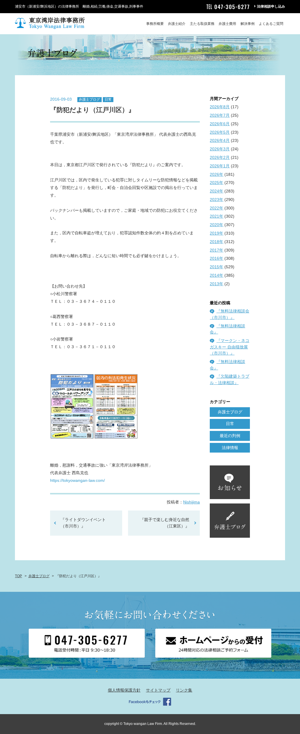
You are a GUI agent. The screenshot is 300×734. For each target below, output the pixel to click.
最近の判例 (230, 435)
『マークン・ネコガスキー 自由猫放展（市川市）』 (229, 346)
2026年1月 (220, 166)
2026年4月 (220, 140)
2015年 (216, 266)
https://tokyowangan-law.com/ (77, 480)
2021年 (216, 216)
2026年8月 (220, 106)
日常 (108, 99)
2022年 (216, 208)
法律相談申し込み (271, 6)
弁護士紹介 (176, 23)
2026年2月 (220, 157)
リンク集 (184, 690)
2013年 (216, 283)
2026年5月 (220, 132)
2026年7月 (220, 115)
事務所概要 (155, 23)
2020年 (216, 224)
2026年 (216, 174)
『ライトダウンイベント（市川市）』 (83, 522)
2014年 (216, 275)
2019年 (216, 233)
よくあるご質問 (271, 23)
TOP (18, 576)
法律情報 (230, 447)
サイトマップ (158, 690)
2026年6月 (220, 123)
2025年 (216, 182)
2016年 (216, 258)
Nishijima (191, 502)
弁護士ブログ (89, 99)
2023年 (216, 199)
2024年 (216, 191)
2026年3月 (220, 149)
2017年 (216, 250)
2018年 (216, 241)
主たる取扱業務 (202, 23)
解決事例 (248, 23)
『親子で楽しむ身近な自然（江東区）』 (164, 522)
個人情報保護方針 (124, 690)
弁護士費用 (227, 23)
